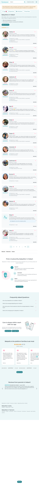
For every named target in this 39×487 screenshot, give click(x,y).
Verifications (19, 11)
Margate (3, 407)
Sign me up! (19, 372)
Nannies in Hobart (13, 403)
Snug (12, 407)
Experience (11, 11)
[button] (2, 388)
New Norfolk (33, 411)
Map (20, 481)
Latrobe (3, 412)
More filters (27, 11)
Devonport (19, 411)
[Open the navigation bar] (36, 2)
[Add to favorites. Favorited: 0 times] (35, 161)
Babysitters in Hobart (6, 403)
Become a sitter (30, 1)
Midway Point (8, 407)
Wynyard (28, 411)
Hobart (7, 411)
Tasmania (3, 411)
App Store (8, 330)
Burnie (15, 411)
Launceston (11, 411)
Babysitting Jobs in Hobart (22, 403)
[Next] (28, 247)
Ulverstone (24, 411)
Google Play (15, 330)
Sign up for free (5, 24)
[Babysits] (5, 2)
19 (25, 246)
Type (4, 11)
